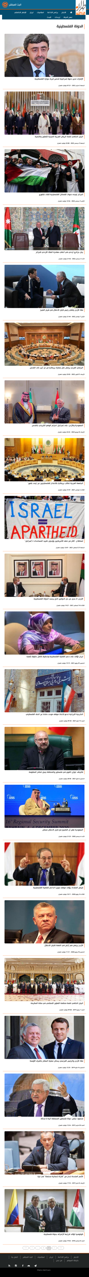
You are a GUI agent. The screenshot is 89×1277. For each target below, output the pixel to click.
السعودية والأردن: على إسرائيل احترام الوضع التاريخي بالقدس (57, 425)
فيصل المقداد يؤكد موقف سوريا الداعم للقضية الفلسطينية (58, 887)
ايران (31, 12)
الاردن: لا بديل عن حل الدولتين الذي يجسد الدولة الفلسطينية (58, 599)
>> (26, 1248)
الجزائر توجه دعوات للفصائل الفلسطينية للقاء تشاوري (61, 194)
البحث (49, 17)
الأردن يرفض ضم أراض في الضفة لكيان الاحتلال (63, 945)
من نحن (59, 1260)
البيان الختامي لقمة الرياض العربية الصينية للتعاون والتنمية (59, 136)
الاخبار (63, 12)
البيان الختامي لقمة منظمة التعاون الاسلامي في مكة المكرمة (57, 1003)
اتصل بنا (14, 1257)
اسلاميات (40, 12)
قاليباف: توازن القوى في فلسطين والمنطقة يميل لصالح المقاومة (56, 772)
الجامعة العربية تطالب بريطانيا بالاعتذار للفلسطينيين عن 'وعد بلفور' (55, 483)
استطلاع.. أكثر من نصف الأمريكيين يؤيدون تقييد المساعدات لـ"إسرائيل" (54, 541)
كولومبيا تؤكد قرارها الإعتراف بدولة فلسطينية (63, 1234)
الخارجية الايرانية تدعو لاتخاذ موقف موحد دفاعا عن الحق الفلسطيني (54, 714)
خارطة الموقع (73, 1260)
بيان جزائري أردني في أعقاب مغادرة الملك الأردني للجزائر (59, 252)
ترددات (57, 17)
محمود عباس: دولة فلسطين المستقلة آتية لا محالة (62, 1118)
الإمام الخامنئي (20, 12)
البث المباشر (28, 1257)
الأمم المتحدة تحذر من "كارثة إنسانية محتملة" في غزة (60, 1176)
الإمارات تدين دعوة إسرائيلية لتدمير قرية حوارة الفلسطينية (59, 79)
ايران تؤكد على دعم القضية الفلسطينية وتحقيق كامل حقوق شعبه (55, 656)
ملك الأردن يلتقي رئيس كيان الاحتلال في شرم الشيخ (61, 310)
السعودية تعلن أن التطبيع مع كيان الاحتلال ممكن (62, 830)
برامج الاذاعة (52, 12)
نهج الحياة (68, 17)
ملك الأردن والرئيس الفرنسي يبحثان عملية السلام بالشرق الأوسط (56, 1061)
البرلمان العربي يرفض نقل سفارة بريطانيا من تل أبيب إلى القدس (56, 368)
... (37, 1248)
